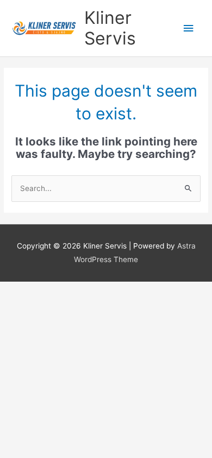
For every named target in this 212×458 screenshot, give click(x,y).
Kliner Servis (110, 28)
